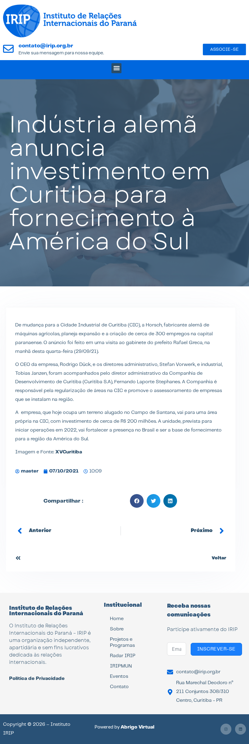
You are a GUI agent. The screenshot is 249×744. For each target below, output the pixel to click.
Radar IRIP (122, 656)
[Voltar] (18, 558)
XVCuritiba (68, 452)
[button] (116, 68)
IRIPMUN (121, 666)
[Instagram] (225, 729)
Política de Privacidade (37, 678)
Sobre (117, 629)
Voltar (219, 558)
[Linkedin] (240, 729)
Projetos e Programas (122, 642)
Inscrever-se (216, 649)
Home (117, 618)
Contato (119, 686)
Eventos (119, 676)
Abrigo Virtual (137, 727)
